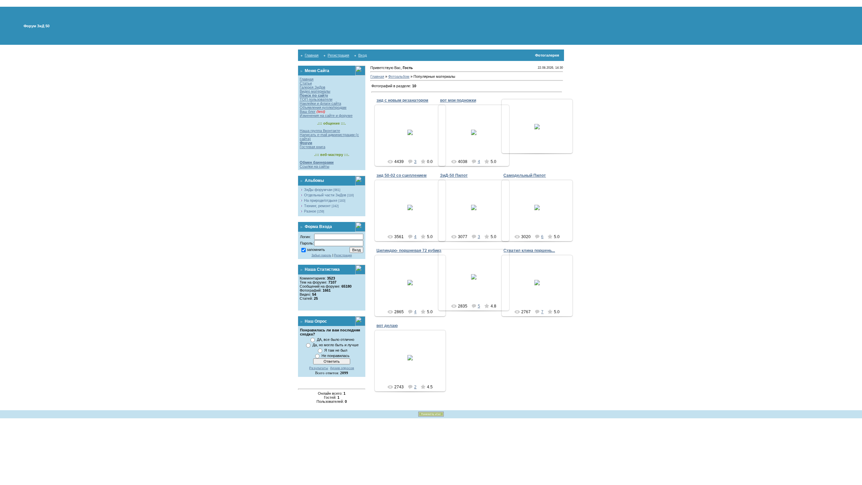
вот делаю (387, 325)
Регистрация (338, 55)
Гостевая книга (312, 147)
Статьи (306, 83)
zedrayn (476, 137)
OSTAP (413, 140)
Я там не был (335, 350)
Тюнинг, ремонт (317, 206)
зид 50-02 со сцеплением (401, 175)
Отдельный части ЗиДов (325, 195)
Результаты (318, 368)
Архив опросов (342, 368)
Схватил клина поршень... (529, 250)
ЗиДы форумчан (318, 190)
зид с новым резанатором (402, 100)
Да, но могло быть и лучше (335, 345)
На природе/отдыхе (320, 200)
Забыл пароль (321, 255)
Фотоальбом (398, 76)
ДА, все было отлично (335, 339)
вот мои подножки (458, 100)
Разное (310, 211)
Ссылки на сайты (314, 166)
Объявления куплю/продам (323, 107)
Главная (312, 55)
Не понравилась (336, 356)
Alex (413, 290)
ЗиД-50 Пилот (454, 175)
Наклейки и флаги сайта (320, 103)
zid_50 (476, 213)
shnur (540, 288)
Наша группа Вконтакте (320, 131)
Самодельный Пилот (524, 175)
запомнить (316, 250)
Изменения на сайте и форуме (326, 116)
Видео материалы (315, 91)
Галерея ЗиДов (312, 87)
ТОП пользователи (316, 99)
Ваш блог (308, 111)
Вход (362, 55)
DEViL (413, 217)
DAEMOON (540, 215)
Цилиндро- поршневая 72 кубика (408, 250)
